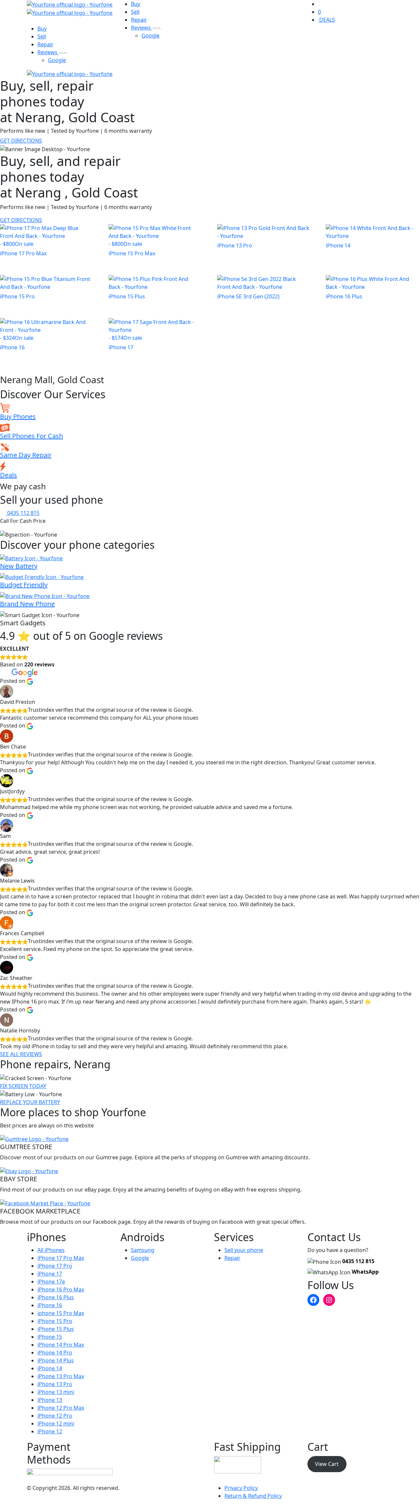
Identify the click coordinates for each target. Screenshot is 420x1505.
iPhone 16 (49, 1305)
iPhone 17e (51, 1281)
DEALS (326, 19)
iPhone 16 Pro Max (60, 1289)
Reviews (48, 52)
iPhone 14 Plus (55, 1360)
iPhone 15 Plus (55, 1328)
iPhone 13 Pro (54, 1384)
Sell (41, 36)
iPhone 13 (49, 1399)
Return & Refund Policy (253, 1495)
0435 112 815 (358, 1261)
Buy (42, 28)
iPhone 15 (49, 1336)
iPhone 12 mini (55, 1423)
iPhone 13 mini (55, 1392)
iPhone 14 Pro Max (60, 1344)
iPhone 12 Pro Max (60, 1407)
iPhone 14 (49, 1368)
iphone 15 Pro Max (60, 1313)
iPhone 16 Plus (55, 1297)
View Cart (327, 1464)
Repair (45, 44)
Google (57, 60)
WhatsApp (365, 1271)
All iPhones (51, 1250)
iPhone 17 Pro (54, 1265)
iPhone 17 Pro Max (60, 1258)
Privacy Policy (241, 1488)
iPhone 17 (49, 1273)
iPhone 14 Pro (54, 1352)
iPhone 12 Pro (54, 1415)
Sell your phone (243, 1250)
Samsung (142, 1250)
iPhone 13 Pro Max (60, 1376)
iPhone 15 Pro (54, 1321)
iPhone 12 (49, 1431)
